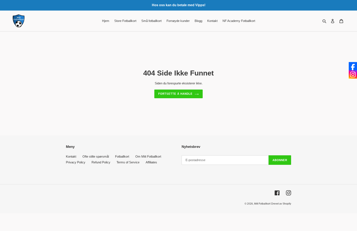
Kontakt (71, 156)
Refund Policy (101, 162)
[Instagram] (353, 74)
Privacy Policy (75, 162)
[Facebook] (353, 66)
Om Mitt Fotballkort (148, 156)
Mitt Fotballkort (262, 203)
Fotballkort (122, 156)
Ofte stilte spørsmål (95, 156)
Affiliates (151, 162)
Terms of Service (128, 162)
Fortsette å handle (175, 93)
